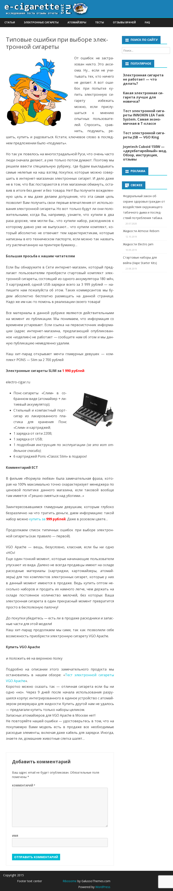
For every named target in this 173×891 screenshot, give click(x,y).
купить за (47, 519)
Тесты (99, 22)
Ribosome (70, 881)
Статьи (9, 22)
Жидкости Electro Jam (138, 244)
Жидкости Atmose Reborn (141, 231)
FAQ (147, 22)
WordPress (102, 887)
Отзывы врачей (124, 22)
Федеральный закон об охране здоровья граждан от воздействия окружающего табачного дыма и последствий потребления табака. (144, 207)
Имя (15, 836)
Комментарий (23, 785)
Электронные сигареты (41, 22)
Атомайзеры (77, 22)
